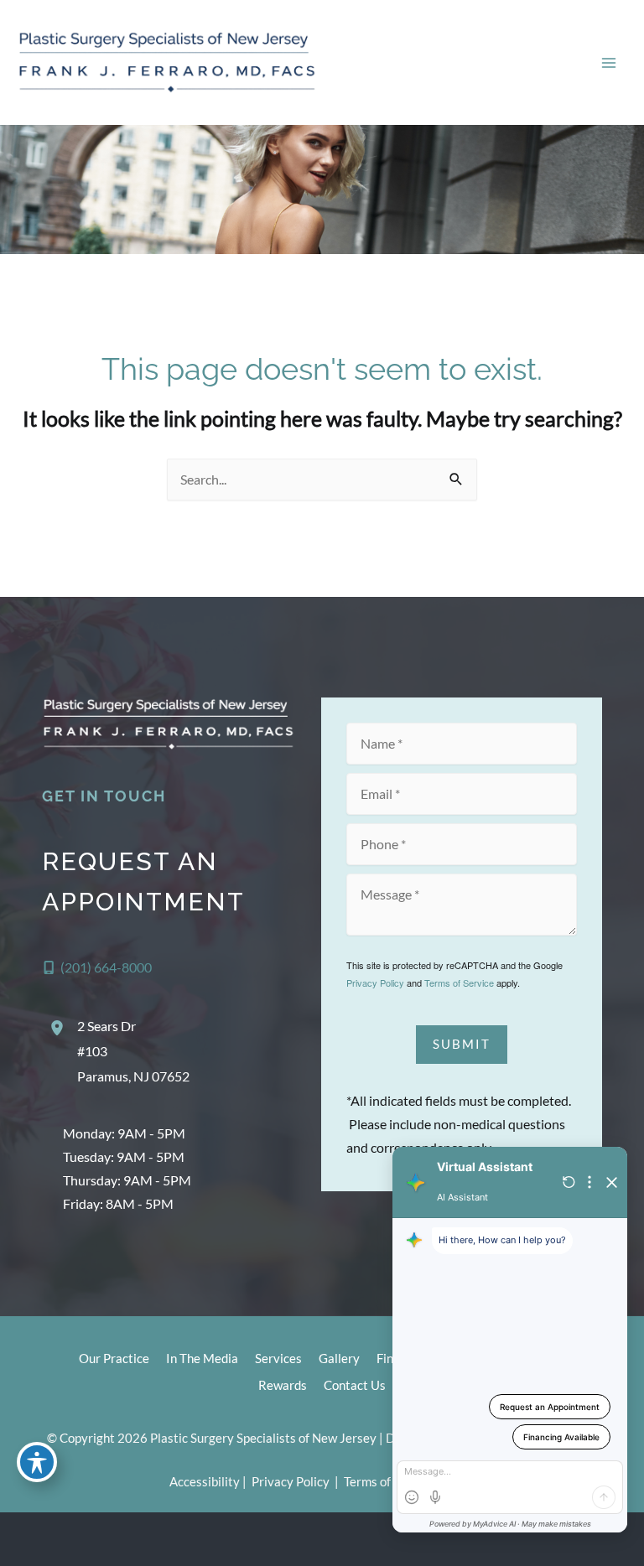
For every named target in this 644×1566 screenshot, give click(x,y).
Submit (462, 1044)
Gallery (339, 1358)
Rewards (282, 1385)
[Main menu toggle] (608, 62)
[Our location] (620, 1539)
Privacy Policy (375, 982)
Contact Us (355, 1385)
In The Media (202, 1358)
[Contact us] (573, 1539)
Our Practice (114, 1358)
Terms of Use (379, 1481)
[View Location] (59, 1028)
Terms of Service (459, 982)
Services (278, 1358)
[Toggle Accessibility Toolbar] (37, 1462)
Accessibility (204, 1481)
